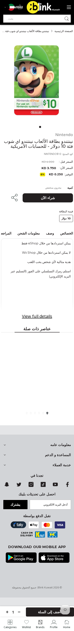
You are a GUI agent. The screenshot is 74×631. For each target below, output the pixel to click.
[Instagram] (31, 486)
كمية (70, 188)
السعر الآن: (66, 168)
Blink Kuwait (45, 587)
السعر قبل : (66, 162)
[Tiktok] (43, 486)
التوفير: (69, 174)
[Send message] (67, 18)
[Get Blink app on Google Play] (21, 558)
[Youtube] (55, 486)
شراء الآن (48, 198)
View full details (37, 316)
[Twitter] (18, 486)
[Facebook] (67, 486)
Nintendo (64, 134)
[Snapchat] (6, 486)
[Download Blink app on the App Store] (54, 558)
